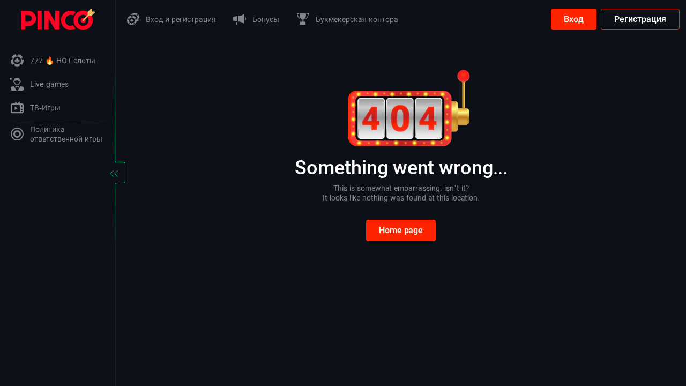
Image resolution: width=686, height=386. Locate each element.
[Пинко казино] (58, 18)
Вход (574, 19)
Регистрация (640, 19)
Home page (401, 230)
